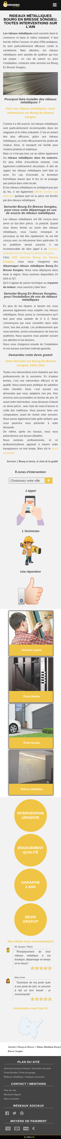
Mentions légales (12, 1094)
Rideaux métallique (13, 1077)
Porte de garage (27, 1072)
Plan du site (10, 1090)
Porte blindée (10, 1072)
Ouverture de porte (41, 1068)
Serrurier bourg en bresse (17, 1068)
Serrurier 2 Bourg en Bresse (21, 1047)
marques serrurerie (34, 1077)
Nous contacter (11, 1099)
